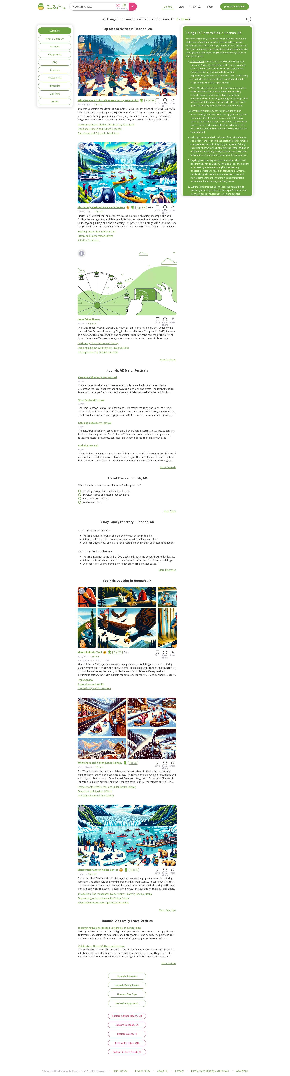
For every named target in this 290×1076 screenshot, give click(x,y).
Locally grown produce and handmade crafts (107, 491)
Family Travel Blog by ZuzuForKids (210, 1071)
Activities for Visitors (89, 240)
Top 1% (117, 652)
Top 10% (150, 100)
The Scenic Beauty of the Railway (96, 795)
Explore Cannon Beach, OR (127, 1015)
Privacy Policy (142, 1071)
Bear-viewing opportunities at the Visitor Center (103, 898)
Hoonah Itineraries (127, 976)
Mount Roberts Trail (90, 652)
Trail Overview (85, 679)
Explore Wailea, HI (127, 1033)
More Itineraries (167, 569)
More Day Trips (167, 910)
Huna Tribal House (89, 319)
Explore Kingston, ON (127, 1043)
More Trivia (169, 511)
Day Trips (55, 93)
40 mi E (95, 656)
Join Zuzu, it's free (234, 6)
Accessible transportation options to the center (103, 902)
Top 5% (133, 762)
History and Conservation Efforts (95, 235)
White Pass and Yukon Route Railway (100, 762)
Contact (179, 1071)
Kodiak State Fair (88, 445)
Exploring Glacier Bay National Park (97, 231)
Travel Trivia (54, 78)
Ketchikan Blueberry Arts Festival (97, 377)
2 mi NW (98, 104)
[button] (118, 6)
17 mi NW (98, 211)
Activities (55, 46)
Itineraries (54, 85)
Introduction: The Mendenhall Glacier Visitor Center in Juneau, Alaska (115, 893)
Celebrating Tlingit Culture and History (98, 343)
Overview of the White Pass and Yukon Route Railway (107, 786)
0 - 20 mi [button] (182, 19)
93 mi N (99, 767)
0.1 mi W (92, 323)
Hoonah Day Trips (127, 994)
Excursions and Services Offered (95, 791)
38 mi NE (92, 874)
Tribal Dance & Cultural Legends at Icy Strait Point (108, 100)
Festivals (55, 70)
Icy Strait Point (197, 61)
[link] (127, 389)
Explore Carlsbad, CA (127, 1024)
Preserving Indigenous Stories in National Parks (103, 347)
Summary (55, 30)
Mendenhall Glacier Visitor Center (98, 869)
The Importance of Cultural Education (98, 352)
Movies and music (92, 502)
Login (210, 6)
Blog (181, 6)
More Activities (168, 359)
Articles (55, 101)
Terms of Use (120, 1071)
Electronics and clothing (95, 498)
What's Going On (54, 38)
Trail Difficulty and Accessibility (94, 688)
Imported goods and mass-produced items (106, 494)
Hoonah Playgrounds (127, 1003)
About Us (162, 1071)
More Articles (168, 963)
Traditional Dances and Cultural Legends (100, 128)
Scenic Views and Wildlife (91, 684)
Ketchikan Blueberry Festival (94, 422)
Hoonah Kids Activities (127, 985)
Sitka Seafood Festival (91, 400)
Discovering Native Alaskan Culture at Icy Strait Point (106, 124)
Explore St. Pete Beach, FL (127, 1052)
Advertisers (242, 1071)
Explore (168, 6)
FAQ (54, 62)
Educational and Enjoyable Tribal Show (98, 133)
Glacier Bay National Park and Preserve (101, 207)
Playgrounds (55, 54)
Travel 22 (195, 6)
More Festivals (168, 467)
